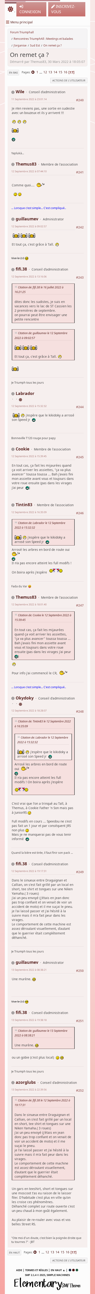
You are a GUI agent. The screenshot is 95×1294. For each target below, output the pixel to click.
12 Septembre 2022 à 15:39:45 (29, 456)
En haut (14, 1252)
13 (50, 72)
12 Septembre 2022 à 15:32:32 (29, 406)
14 (55, 72)
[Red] (73, 1270)
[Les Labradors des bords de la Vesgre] (21, 399)
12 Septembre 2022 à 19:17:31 (29, 871)
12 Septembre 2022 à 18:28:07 (29, 710)
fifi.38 (21, 269)
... (41, 72)
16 (65, 72)
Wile (20, 91)
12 (45, 72)
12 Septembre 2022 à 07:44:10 (29, 171)
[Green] (77, 1270)
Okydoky (25, 698)
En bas (13, 72)
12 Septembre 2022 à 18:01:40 (29, 604)
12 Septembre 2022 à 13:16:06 (29, 276)
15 (60, 72)
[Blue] (70, 1270)
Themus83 (26, 164)
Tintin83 (24, 504)
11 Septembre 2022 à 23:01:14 (29, 99)
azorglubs (26, 1082)
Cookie (22, 449)
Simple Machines (58, 1275)
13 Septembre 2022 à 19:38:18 (29, 1020)
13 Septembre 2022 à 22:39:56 (29, 1089)
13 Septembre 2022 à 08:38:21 (29, 969)
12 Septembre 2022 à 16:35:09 (29, 512)
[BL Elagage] (21, 703)
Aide (19, 1270)
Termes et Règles (36, 1270)
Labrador (25, 393)
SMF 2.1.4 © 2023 (35, 1275)
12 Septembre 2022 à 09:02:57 (29, 226)
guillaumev (27, 219)
